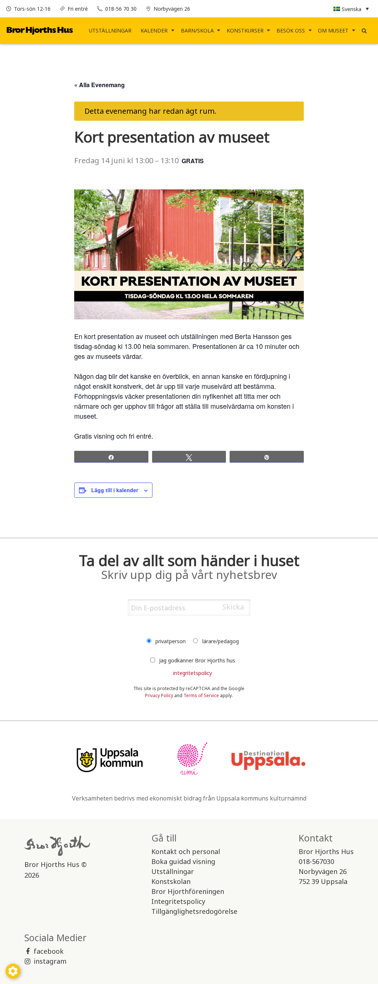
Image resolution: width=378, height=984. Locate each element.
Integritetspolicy (178, 901)
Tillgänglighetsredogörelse (194, 911)
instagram (50, 961)
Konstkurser (245, 30)
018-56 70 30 (121, 8)
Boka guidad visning (183, 861)
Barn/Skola (197, 30)
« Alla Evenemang (99, 84)
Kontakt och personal (185, 851)
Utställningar (110, 30)
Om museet (333, 30)
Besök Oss (290, 30)
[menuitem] (110, 30)
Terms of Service (201, 695)
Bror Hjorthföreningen (187, 891)
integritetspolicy (192, 672)
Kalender (154, 30)
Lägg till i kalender (114, 490)
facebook (48, 951)
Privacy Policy (159, 695)
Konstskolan (170, 881)
